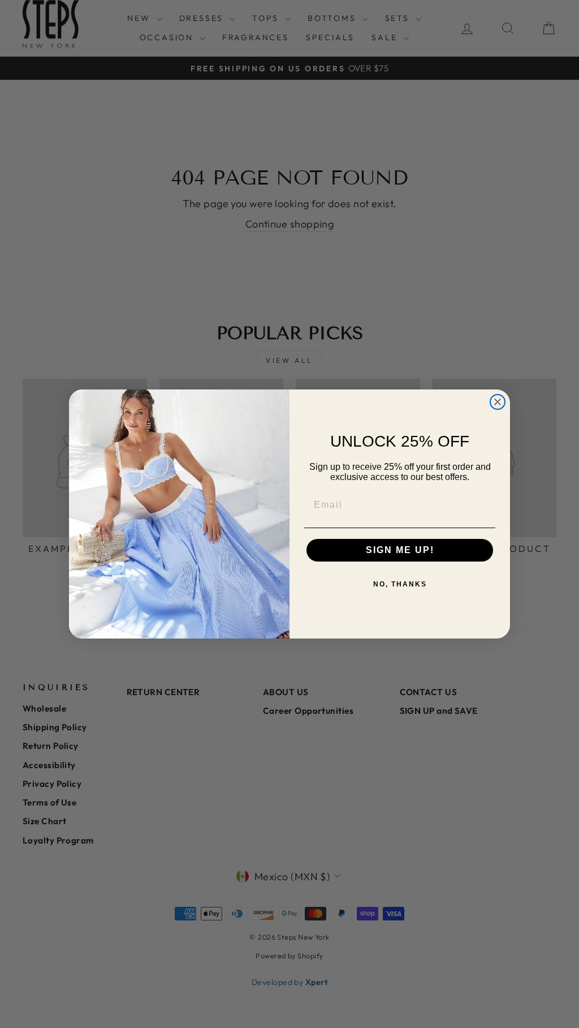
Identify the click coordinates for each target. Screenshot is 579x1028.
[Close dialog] (497, 402)
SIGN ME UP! (400, 550)
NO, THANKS (400, 584)
